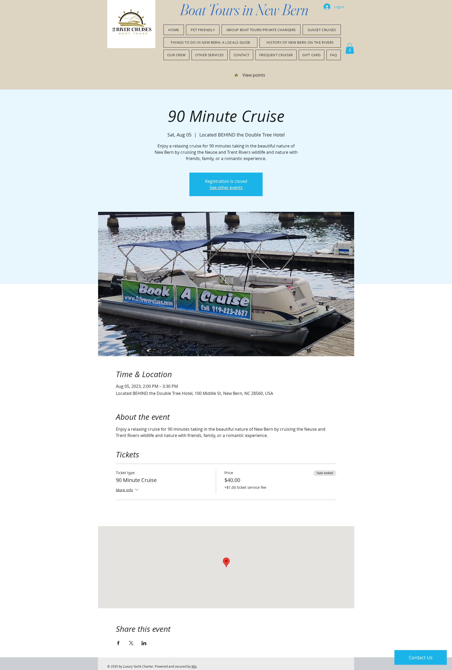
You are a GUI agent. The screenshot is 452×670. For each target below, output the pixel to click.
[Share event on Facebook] (118, 643)
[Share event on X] (131, 643)
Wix (194, 666)
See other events (226, 187)
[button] (349, 48)
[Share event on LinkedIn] (144, 643)
